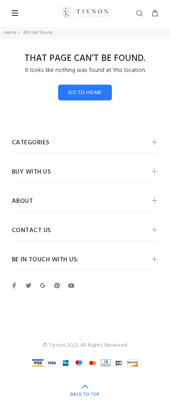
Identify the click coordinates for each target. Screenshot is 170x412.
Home (10, 33)
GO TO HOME (85, 92)
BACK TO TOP (85, 395)
